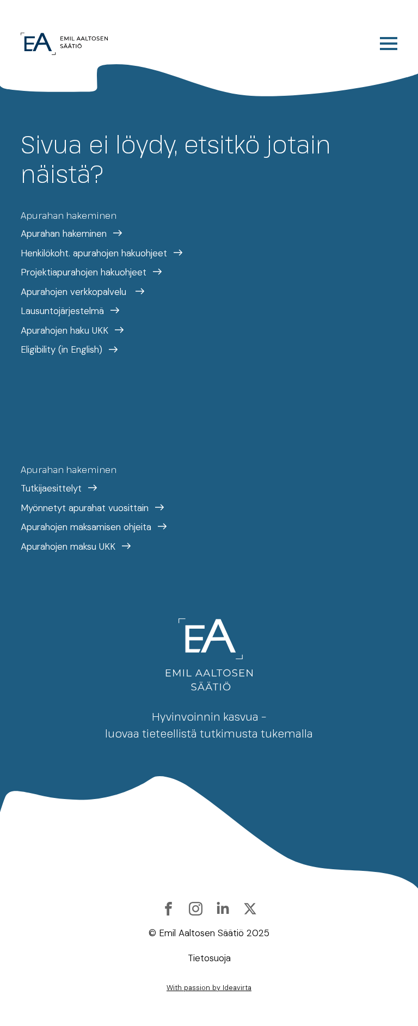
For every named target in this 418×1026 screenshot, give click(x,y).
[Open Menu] (388, 43)
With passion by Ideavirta (209, 987)
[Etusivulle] (64, 44)
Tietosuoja (209, 958)
